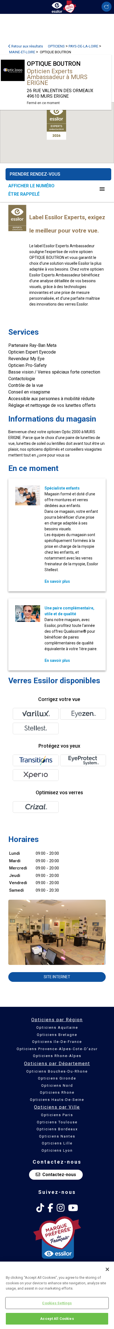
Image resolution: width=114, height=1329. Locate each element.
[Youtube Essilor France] (73, 1208)
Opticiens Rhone (57, 1092)
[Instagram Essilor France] (60, 1208)
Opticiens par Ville (57, 1107)
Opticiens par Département (57, 1063)
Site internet (57, 977)
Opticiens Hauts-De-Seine (57, 1100)
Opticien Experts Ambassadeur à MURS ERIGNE (57, 77)
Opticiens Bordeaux (57, 1129)
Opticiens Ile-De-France (57, 1042)
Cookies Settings (57, 1303)
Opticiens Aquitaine (57, 1027)
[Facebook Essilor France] (50, 1208)
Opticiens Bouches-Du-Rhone (57, 1071)
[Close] (107, 1269)
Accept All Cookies (57, 1319)
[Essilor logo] (57, 6)
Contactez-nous (59, 1174)
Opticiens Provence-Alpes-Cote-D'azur (57, 1049)
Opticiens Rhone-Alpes (57, 1056)
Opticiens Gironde (57, 1078)
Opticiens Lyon (57, 1150)
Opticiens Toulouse (57, 1122)
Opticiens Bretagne (57, 1035)
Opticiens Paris (57, 1115)
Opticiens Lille (57, 1143)
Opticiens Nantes (57, 1136)
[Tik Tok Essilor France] (40, 1208)
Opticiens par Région (57, 1019)
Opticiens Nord (57, 1085)
